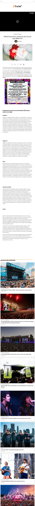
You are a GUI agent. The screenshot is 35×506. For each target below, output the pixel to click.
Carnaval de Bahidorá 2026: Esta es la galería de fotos (13, 481)
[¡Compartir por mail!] (24, 64)
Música (2, 448)
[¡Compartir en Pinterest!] (21, 64)
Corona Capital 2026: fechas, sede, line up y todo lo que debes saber (16, 354)
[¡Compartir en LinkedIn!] (18, 64)
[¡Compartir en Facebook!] (12, 64)
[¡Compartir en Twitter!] (15, 64)
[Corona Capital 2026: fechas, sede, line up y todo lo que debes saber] (17, 339)
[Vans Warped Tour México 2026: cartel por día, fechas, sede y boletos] (17, 275)
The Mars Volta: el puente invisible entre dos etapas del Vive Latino (16, 418)
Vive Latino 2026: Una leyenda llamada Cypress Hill (12, 449)
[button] (1, 1)
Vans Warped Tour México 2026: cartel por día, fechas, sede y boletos (16, 290)
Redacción (3, 291)
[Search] (33, 1)
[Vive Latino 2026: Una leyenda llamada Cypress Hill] (17, 434)
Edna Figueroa (20, 41)
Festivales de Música (17, 34)
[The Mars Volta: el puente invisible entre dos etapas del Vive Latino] (17, 403)
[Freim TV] (17, 6)
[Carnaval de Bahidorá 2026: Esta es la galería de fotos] (17, 466)
